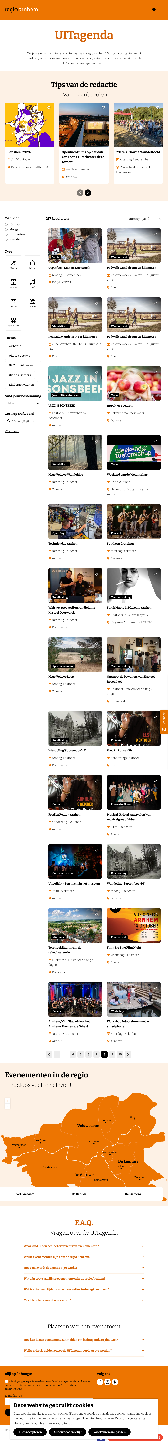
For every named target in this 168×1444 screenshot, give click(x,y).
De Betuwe (79, 1194)
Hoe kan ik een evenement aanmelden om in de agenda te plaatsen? (71, 1340)
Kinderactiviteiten (21, 384)
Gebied (11, 403)
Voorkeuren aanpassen (109, 1432)
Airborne (15, 346)
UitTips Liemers (20, 375)
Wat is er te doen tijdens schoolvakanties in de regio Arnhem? (66, 1289)
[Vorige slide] (80, 192)
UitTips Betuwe (19, 355)
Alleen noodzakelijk (68, 1432)
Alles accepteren (30, 1432)
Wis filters (12, 431)
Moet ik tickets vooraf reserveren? (47, 1300)
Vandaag (15, 224)
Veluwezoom (25, 1194)
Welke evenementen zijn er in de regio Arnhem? (57, 1257)
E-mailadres (13, 1395)
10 (120, 1055)
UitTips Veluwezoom (23, 365)
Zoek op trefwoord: (20, 414)
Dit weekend (18, 234)
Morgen (15, 229)
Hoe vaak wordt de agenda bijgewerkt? (50, 1268)
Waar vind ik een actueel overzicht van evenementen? (61, 1246)
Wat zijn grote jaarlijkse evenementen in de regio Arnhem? (64, 1278)
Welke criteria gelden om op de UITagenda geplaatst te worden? (68, 1350)
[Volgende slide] (88, 192)
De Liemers (133, 1194)
